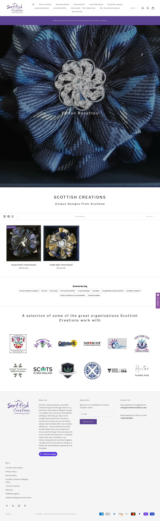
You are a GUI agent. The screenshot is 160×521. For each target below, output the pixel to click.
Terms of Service (13, 486)
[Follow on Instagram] (19, 506)
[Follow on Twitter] (13, 506)
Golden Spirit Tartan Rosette (61, 265)
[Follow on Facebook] (7, 506)
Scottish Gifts (60, 8)
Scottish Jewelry (115, 4)
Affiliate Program (12, 494)
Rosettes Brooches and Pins (113, 291)
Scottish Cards (96, 4)
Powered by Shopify (68, 514)
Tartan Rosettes (94, 295)
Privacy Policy (11, 471)
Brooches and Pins (68, 291)
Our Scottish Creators (110, 8)
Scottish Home (62, 4)
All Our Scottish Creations (29, 291)
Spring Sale (77, 11)
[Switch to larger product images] (5, 216)
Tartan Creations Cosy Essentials (72, 295)
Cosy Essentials (42, 8)
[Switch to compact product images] (12, 216)
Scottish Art (79, 4)
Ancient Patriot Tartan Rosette (23, 265)
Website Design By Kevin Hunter (18, 497)
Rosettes (96, 291)
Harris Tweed (45, 4)
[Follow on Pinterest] (25, 506)
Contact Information (14, 468)
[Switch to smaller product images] (8, 216)
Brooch (44, 291)
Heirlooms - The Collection (83, 8)
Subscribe (88, 422)
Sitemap (9, 490)
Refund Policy (11, 475)
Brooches (54, 291)
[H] (33, 4)
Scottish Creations (133, 291)
